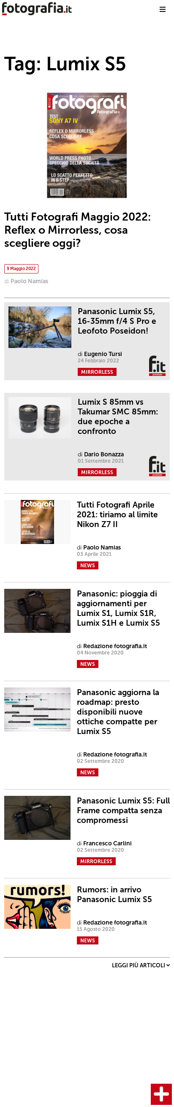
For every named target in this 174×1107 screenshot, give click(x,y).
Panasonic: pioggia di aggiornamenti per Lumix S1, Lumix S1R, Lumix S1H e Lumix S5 (118, 608)
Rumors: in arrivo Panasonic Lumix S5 (114, 894)
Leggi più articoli (139, 965)
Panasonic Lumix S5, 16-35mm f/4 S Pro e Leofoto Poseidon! (117, 321)
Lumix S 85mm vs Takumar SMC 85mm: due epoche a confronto (118, 416)
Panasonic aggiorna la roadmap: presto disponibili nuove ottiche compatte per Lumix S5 (118, 711)
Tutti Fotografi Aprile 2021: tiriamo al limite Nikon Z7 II (117, 514)
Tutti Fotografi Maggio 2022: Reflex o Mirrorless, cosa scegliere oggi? (77, 230)
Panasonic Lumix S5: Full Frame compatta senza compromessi (123, 810)
